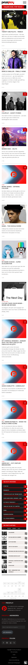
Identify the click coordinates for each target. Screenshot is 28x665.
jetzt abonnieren (7, 632)
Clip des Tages (5, 301)
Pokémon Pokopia (8, 514)
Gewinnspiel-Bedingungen (14, 662)
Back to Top (13, 598)
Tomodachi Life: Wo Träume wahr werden (14, 494)
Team (14, 654)
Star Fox (5, 486)
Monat (14, 528)
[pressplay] (8, 2)
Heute (4, 528)
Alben (3, 30)
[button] (25, 662)
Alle (19, 528)
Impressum (14, 657)
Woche (9, 528)
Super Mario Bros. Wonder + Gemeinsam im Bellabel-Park (14, 498)
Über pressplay (14, 652)
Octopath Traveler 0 (9, 502)
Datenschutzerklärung (14, 660)
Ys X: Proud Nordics (8, 518)
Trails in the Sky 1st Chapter (11, 506)
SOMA (4, 510)
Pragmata (6, 490)
